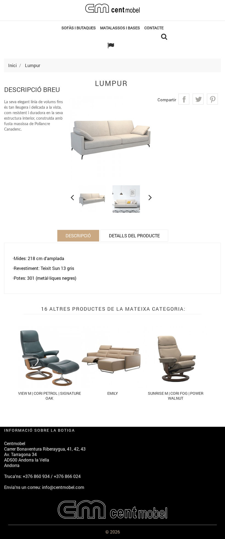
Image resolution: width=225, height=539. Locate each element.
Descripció (78, 235)
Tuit (198, 99)
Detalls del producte (134, 235)
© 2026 (112, 532)
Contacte (154, 27)
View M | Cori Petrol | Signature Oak (49, 396)
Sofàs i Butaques (78, 27)
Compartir (184, 99)
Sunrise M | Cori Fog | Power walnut (175, 396)
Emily (112, 393)
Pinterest (212, 99)
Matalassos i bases (120, 27)
